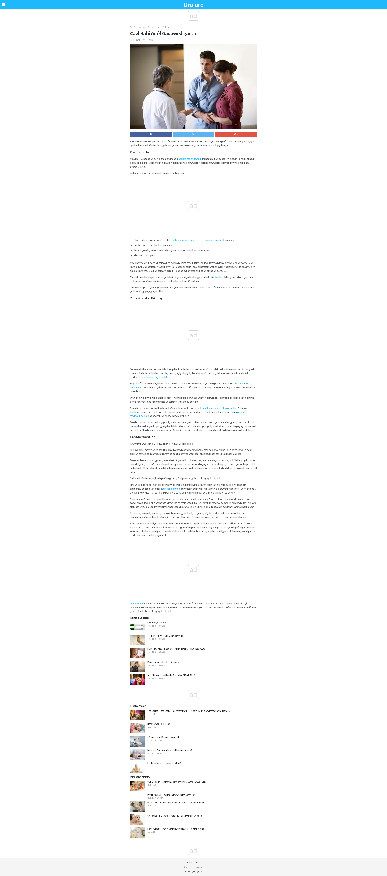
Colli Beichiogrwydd (138, 27)
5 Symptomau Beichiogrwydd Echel (164, 737)
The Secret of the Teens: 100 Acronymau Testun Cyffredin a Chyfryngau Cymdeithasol (188, 711)
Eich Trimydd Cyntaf (157, 623)
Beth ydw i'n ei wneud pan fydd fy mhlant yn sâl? (170, 750)
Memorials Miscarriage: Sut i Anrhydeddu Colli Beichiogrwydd (176, 649)
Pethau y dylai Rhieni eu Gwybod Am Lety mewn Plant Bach (175, 802)
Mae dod (238, 383)
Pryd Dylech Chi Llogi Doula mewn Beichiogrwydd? (171, 795)
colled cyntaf (137, 603)
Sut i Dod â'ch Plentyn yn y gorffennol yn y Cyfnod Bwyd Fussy (176, 782)
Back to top (193, 862)
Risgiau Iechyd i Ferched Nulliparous (164, 662)
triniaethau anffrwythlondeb (153, 377)
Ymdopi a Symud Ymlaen (158, 27)
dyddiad (219, 277)
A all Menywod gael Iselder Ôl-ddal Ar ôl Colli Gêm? (171, 675)
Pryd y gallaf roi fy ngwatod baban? (164, 763)
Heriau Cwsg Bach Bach (158, 724)
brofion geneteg (171, 488)
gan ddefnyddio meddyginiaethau (219, 408)
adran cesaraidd (213, 240)
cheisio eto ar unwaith (190, 158)
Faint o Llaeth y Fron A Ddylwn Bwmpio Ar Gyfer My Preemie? (176, 829)
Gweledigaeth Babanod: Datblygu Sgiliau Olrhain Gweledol (174, 816)
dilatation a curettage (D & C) (188, 240)
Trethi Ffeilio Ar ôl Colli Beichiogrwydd (165, 636)
